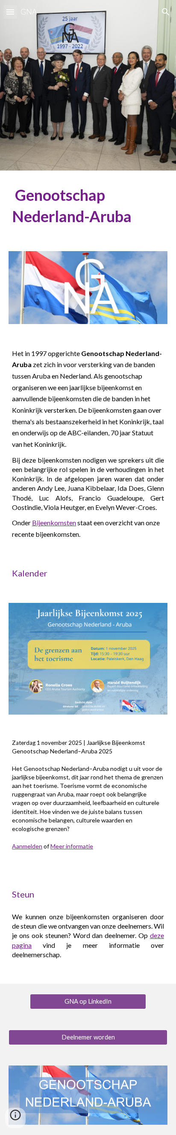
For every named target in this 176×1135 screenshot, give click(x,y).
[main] (88, 206)
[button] (10, 11)
